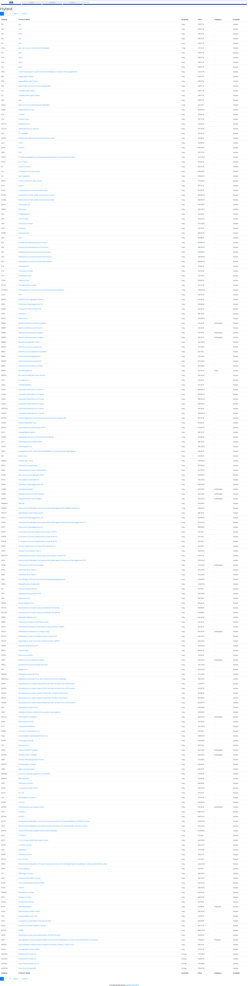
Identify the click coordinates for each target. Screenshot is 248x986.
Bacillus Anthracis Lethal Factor (31, 328)
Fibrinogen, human (26, 873)
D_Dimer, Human (25, 845)
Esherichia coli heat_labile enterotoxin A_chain (36, 195)
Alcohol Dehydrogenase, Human (31, 760)
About (32, 2)
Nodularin (22, 209)
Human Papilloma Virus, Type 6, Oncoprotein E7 (37, 546)
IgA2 (20, 34)
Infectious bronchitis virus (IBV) (30, 366)
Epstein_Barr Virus (26, 461)
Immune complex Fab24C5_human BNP (34, 774)
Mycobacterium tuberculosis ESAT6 (32, 470)
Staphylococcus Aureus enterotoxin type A (35, 261)
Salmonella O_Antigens (28, 717)
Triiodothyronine (25, 276)
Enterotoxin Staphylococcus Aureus (33, 242)
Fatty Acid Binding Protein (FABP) (31, 883)
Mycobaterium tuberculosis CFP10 (32, 427)
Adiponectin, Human (26, 110)
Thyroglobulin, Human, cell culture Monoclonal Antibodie (41, 290)
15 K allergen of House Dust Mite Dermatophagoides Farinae (42, 579)
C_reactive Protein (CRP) (28, 788)
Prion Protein (24, 650)
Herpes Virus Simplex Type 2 (30, 551)
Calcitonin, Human (26, 783)
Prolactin (22, 228)
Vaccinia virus (24, 745)
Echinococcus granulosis (28, 465)
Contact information (132, 985)
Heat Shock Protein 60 (27, 968)
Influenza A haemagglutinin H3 (31, 518)
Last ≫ (24, 14)
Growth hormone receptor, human (32, 926)
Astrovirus (22, 314)
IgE (20, 38)
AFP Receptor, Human (27, 764)
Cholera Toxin (24, 119)
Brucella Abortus (25, 371)
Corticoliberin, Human (27, 797)
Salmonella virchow (26, 722)
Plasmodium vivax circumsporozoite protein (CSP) (38, 636)
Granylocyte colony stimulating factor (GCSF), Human (39, 935)
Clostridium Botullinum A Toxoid (31, 394)
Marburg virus (24, 598)
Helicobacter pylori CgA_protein (31, 513)
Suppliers (52, 2)
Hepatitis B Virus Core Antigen (30, 499)
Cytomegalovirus (25, 446)
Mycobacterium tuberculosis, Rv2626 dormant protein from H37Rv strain (47, 703)
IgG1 (20, 53)
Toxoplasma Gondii (26, 741)
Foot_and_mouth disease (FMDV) (31, 475)
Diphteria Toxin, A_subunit (29, 129)
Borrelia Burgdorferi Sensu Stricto (32, 375)
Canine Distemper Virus (28, 423)
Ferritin (21, 888)
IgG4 (20, 62)
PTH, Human (23, 219)
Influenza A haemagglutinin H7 (31, 527)
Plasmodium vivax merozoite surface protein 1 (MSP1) (39, 641)
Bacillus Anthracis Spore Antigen (31, 337)
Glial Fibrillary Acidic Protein (29, 911)
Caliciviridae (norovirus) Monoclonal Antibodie (36, 437)
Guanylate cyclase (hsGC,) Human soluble (35, 921)
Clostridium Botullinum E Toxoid (31, 413)
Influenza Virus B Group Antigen (31, 565)
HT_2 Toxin (23, 162)
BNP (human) (24, 779)
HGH (20, 143)
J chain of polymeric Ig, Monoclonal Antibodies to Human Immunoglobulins (48, 72)
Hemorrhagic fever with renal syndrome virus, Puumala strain (42, 418)
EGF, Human (23, 859)
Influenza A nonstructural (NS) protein (34, 622)
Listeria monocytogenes (28, 589)
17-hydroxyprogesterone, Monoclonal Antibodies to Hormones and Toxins (47, 157)
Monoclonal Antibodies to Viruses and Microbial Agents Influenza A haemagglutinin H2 (52, 522)
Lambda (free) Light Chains (29, 95)
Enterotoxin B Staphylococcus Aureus (33, 247)
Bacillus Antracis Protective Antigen (32, 323)
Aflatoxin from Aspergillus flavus (31, 299)
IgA (20, 24)
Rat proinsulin (24, 233)
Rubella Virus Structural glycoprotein (33, 665)
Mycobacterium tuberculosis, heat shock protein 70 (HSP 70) (42, 556)
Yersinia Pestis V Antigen (28, 755)
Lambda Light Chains (27, 91)
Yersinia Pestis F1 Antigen (28, 750)
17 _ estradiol (23, 133)
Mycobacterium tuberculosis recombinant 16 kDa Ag (39, 608)
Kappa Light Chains (26, 76)
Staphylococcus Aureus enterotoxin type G (35, 257)
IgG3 (20, 57)
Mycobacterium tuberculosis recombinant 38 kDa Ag (39, 612)
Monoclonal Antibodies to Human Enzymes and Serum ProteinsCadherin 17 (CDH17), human (54, 821)
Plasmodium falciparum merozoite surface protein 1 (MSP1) (41, 627)
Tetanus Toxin (24, 280)
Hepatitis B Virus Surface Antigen (31, 494)
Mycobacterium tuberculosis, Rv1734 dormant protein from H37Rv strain (47, 684)
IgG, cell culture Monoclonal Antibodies (34, 48)
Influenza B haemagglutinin (29, 356)
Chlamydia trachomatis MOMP (30, 442)
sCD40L (21, 816)
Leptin (21, 186)
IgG (20, 43)
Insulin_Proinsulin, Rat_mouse (30, 181)
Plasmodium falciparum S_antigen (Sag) (34, 631)
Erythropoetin (24, 869)
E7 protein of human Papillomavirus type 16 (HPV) (38, 537)
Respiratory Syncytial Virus (29, 674)
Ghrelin (21, 148)
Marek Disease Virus (26, 603)
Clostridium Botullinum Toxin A (31, 390)
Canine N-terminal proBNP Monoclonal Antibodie (38, 831)
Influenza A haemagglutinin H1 (31, 304)
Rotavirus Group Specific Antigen (31, 660)
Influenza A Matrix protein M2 (30, 309)
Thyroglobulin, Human (27, 285)
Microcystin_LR (24, 205)
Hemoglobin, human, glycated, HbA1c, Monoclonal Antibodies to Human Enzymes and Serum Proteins (58, 940)
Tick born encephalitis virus (29, 731)
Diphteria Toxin (24, 124)
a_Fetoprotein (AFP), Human (30, 878)
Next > (16, 14)
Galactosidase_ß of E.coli (28, 916)
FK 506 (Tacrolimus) (26, 902)
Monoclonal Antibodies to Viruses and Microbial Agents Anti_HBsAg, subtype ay (49, 508)
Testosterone (24, 266)
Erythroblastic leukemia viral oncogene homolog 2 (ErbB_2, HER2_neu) (46, 945)
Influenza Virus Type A (27, 570)
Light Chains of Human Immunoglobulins (35, 86)
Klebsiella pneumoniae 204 (29, 584)
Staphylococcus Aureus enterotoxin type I (35, 252)
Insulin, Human (24, 167)
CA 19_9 (21, 802)
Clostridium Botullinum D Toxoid (31, 404)
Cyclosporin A (24, 380)
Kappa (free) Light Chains (28, 81)
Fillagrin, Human (25, 897)
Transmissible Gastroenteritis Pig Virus (33, 736)
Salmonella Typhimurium (28, 707)
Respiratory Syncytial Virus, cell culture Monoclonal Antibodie (42, 679)
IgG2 (20, 67)
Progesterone (24, 214)
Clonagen (11, 2)
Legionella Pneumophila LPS (30, 594)
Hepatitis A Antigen (26, 489)
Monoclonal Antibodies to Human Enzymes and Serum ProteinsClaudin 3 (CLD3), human (53, 826)
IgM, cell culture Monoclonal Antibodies (34, 105)
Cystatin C (22, 812)
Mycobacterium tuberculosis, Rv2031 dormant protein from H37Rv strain (47, 688)
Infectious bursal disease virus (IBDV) (33, 352)
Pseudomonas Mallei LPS (28, 646)
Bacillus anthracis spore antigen (31, 333)
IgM (20, 100)
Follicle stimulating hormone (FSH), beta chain (36, 138)
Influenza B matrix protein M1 (30, 361)
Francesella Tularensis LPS (29, 480)
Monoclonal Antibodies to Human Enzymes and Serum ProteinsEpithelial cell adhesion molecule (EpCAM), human (63, 864)
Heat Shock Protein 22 (27, 959)
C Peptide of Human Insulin (29, 171)
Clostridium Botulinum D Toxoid (31, 409)
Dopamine (23, 850)
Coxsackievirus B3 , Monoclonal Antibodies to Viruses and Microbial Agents (47, 451)
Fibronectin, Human (26, 892)
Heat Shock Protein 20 (27, 954)
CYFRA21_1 (23, 835)
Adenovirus (23, 318)
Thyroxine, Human (26, 271)
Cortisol (21, 114)
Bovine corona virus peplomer (30, 347)
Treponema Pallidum (27, 726)
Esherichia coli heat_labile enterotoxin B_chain (36, 200)
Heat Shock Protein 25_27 (29, 964)
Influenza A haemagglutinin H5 (31, 484)
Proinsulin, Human (26, 224)
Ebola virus (23, 456)
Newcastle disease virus (28, 617)
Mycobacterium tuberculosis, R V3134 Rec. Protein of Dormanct (43, 698)
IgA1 (20, 29)
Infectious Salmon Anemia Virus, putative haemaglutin (40, 712)
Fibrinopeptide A (25, 907)
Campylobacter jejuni (27, 432)
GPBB (21, 930)
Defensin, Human (25, 854)
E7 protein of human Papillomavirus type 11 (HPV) (38, 532)
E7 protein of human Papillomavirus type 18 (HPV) (38, 541)
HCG (20, 152)
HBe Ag (21, 503)
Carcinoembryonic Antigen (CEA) (31, 807)
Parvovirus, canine (26, 655)
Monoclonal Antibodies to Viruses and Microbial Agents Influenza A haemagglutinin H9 (52, 560)
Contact (72, 2)
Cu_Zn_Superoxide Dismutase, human (33, 840)
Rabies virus (23, 669)
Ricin (20, 238)
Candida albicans (25, 385)
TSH (20, 295)
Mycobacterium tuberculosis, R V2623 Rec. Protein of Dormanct (43, 693)
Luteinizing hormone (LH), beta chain (33, 190)
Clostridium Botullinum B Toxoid (31, 399)
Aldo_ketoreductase (26, 769)
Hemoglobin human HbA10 (29, 949)
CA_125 (21, 793)
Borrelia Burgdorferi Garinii (29, 342)
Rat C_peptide (24, 176)
